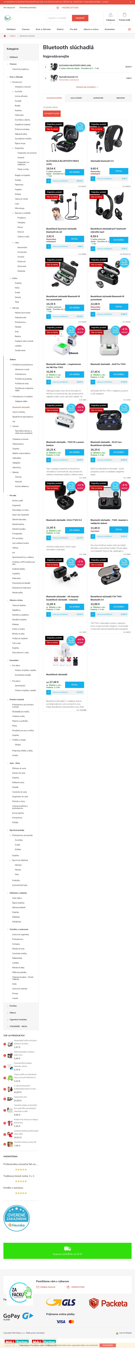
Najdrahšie (98, 98)
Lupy (17, 203)
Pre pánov (16, 681)
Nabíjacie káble (21, 401)
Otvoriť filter (51, 113)
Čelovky (18, 477)
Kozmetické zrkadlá (23, 675)
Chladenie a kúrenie (23, 87)
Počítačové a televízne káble (24, 389)
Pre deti (13, 495)
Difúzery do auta (19, 768)
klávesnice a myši (22, 369)
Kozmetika (14, 660)
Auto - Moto (15, 763)
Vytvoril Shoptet (125, 1333)
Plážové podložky (19, 972)
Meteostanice (18, 444)
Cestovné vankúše (19, 988)
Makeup (15, 624)
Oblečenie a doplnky (18, 893)
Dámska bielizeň (18, 907)
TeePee (15, 548)
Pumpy (15, 993)
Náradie (18, 327)
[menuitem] (11, 29)
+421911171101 (78, 1287)
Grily (17, 331)
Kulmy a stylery (18, 629)
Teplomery (19, 184)
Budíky (17, 105)
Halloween (19, 115)
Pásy (17, 874)
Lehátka (18, 346)
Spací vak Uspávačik (20, 515)
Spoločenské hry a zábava (22, 557)
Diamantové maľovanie (21, 588)
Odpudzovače (20, 317)
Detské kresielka (18, 529)
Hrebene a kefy (18, 716)
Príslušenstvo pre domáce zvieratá (22, 705)
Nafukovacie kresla (22, 312)
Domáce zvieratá (17, 699)
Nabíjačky (16, 463)
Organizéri (16, 505)
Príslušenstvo (20, 322)
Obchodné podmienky (27, 7)
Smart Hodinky (19, 412)
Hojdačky (16, 573)
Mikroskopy (19, 208)
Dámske (18, 865)
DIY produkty (17, 538)
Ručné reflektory (22, 486)
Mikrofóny (17, 467)
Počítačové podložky (23, 379)
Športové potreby (17, 830)
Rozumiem (108, 1345)
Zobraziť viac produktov (86, 87)
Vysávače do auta (19, 792)
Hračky (15, 755)
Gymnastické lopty (19, 885)
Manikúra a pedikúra (20, 615)
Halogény (21, 222)
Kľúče (17, 288)
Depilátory (16, 610)
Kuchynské (22, 252)
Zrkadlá (15, 787)
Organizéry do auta (20, 796)
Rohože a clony (18, 801)
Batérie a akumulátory (21, 453)
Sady (17, 302)
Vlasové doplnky (19, 605)
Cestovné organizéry (20, 934)
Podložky (16, 880)
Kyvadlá (18, 101)
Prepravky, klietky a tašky (22, 750)
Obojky (18, 744)
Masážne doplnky (19, 619)
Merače (18, 297)
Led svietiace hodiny (20, 543)
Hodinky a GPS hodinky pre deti (23, 563)
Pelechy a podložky (20, 721)
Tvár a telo (16, 643)
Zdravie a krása (16, 600)
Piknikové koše (18, 949)
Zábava (13, 1012)
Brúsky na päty (18, 633)
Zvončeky (19, 840)
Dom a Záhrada (16, 77)
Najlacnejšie (76, 98)
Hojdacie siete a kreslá (24, 341)
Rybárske (21, 271)
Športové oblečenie (20, 860)
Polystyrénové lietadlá (21, 583)
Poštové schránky (22, 129)
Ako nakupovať (9, 7)
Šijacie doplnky (18, 903)
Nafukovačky (17, 592)
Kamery (16, 426)
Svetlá (17, 292)
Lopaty (15, 998)
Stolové (21, 232)
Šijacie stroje (20, 143)
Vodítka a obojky (19, 740)
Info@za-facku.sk (47, 1287)
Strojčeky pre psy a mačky (23, 730)
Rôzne (20, 227)
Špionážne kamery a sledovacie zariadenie (23, 432)
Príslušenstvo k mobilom (23, 396)
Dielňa (14, 278)
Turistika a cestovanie (19, 929)
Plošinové (21, 261)
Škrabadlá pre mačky (20, 711)
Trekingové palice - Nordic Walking (22, 978)
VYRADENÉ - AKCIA (18, 1026)
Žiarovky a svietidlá (22, 213)
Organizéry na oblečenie (23, 163)
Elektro (13, 359)
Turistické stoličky (19, 953)
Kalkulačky (17, 458)
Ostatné (21, 157)
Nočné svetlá (17, 500)
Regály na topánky (22, 175)
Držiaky (18, 194)
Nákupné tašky (21, 134)
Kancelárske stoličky (23, 138)
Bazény (18, 336)
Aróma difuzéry (21, 96)
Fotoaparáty (17, 533)
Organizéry (19, 148)
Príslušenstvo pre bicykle (22, 835)
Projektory (22, 218)
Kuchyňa (18, 91)
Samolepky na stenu (20, 510)
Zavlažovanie (20, 350)
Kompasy (16, 944)
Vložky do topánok (20, 638)
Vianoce (13, 64)
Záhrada (15, 308)
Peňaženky (16, 921)
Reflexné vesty (18, 782)
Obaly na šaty (23, 169)
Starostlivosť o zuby (20, 652)
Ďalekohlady (17, 958)
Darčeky (13, 1006)
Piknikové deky (18, 967)
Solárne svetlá (23, 236)
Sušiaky (18, 180)
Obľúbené (14, 57)
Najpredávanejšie (54, 98)
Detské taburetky (19, 519)
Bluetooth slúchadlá (21, 407)
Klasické (18, 481)
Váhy (17, 242)
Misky (14, 726)
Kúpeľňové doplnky (22, 124)
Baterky (16, 472)
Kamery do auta (18, 773)
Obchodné (22, 266)
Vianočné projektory (20, 69)
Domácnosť (17, 82)
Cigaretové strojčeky (18, 1019)
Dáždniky (16, 917)
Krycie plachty (18, 813)
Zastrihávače (20, 685)
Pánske (18, 870)
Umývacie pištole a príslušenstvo (20, 807)
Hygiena (18, 189)
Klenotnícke (22, 247)
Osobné (21, 257)
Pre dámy (16, 665)
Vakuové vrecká (21, 199)
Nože (14, 984)
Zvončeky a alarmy (22, 120)
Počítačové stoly (22, 383)
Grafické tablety (18, 569)
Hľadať (80, 18)
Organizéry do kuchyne (27, 153)
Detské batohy (18, 524)
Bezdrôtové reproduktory (23, 417)
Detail (119, 171)
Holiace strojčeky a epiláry (25, 670)
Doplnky (18, 110)
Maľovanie (16, 578)
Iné (14, 421)
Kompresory (17, 817)
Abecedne (120, 98)
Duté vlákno (17, 898)
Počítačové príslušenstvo (23, 364)
